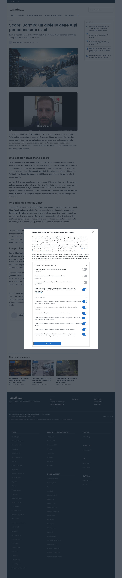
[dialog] (61, 289)
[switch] (84, 269)
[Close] (94, 232)
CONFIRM (47, 343)
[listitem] (61, 265)
